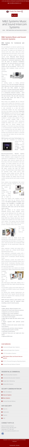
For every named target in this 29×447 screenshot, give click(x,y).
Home (4, 30)
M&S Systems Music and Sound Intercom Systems (12, 357)
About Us (5, 408)
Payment (5, 415)
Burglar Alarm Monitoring (9, 381)
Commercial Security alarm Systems (11, 377)
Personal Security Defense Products (11, 364)
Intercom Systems (7, 395)
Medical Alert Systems (8, 384)
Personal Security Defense (9, 401)
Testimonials (6, 412)
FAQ (4, 418)
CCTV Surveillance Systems (9, 353)
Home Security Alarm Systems (10, 374)
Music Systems (6, 398)
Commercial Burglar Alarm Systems (11, 347)
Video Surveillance (7, 391)
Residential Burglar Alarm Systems (11, 350)
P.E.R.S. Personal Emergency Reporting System (14, 361)
